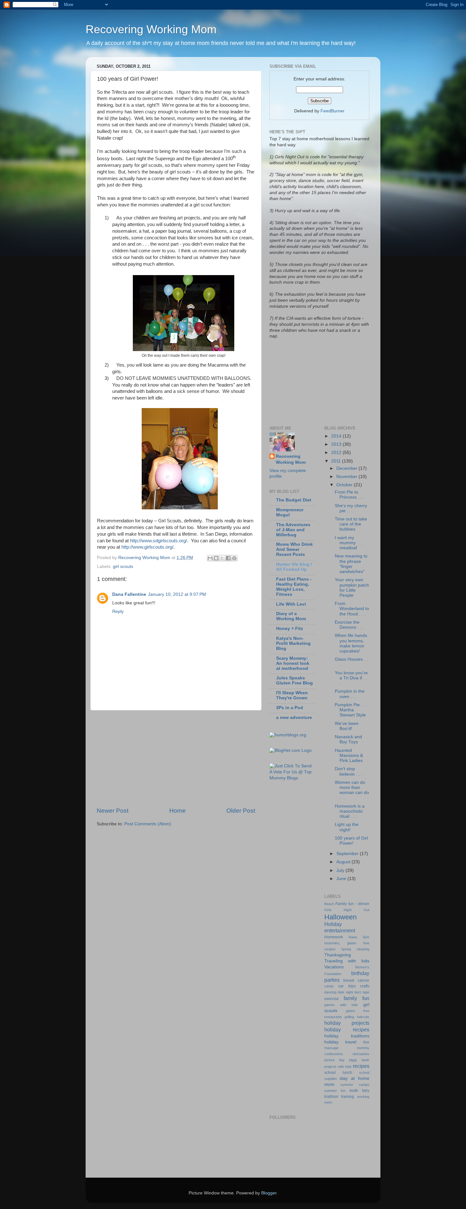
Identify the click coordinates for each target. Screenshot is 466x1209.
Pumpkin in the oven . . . (350, 694)
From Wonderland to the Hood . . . (352, 608)
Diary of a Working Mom (291, 616)
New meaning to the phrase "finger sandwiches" (351, 564)
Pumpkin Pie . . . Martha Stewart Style (351, 709)
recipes (361, 1066)
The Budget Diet (293, 500)
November (347, 476)
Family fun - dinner (352, 904)
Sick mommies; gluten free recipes (347, 943)
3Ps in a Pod (289, 707)
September (348, 853)
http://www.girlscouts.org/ (147, 547)
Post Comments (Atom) (147, 824)
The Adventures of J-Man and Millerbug (293, 529)
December (347, 468)
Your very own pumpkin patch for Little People (352, 587)
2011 (336, 461)
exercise (331, 999)
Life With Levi (291, 604)
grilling (349, 1017)
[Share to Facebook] (228, 558)
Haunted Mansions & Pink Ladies (349, 755)
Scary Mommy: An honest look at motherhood (292, 663)
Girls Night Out (347, 910)
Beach (329, 904)
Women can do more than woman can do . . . (352, 790)
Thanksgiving (337, 955)
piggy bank (359, 1060)
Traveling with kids (347, 961)
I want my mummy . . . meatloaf (349, 542)
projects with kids (338, 1066)
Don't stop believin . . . (348, 771)
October (345, 484)
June (341, 878)
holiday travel (340, 1042)
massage (331, 1048)
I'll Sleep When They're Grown (292, 695)
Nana (353, 937)
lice (366, 1042)
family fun (356, 998)
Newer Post (112, 810)
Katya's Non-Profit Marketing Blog (293, 643)
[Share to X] (222, 558)
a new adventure (294, 717)
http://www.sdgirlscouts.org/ (158, 540)
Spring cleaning (355, 949)
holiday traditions (347, 1036)
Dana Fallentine (129, 594)
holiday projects (347, 1023)
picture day (334, 1060)
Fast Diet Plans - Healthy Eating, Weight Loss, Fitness (294, 587)
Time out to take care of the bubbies (351, 524)
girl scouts (123, 566)
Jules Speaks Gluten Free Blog (294, 680)
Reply (118, 611)
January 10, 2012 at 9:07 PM (177, 594)
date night (345, 992)
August (344, 862)
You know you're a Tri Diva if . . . (351, 678)
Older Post (240, 810)
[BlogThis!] (216, 558)
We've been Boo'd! (347, 726)
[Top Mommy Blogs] (292, 778)
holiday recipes (347, 1029)
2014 (337, 436)
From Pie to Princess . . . (349, 495)
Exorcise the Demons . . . (349, 625)
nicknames (361, 1054)
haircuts (363, 1017)
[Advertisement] (175, 758)
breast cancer (356, 980)
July (341, 870)
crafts (364, 986)
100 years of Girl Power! (351, 841)
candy (329, 986)
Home (177, 810)
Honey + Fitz (289, 628)
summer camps (354, 1084)
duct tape (361, 992)
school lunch (338, 1072)
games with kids (341, 1005)
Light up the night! (347, 827)
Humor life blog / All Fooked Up (294, 567)
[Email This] (210, 558)
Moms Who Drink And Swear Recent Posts (294, 549)
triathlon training (339, 1096)
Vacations (334, 967)
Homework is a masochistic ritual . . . (350, 811)
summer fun (335, 1091)
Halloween (340, 917)
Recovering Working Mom (151, 29)
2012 (337, 452)
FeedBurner (332, 111)
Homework (333, 937)
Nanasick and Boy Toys (348, 739)
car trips (347, 986)
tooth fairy (360, 1090)
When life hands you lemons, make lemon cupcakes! (351, 643)
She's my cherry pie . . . (351, 508)
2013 (337, 444)
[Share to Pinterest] (234, 558)
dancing (330, 992)
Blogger (268, 1193)
